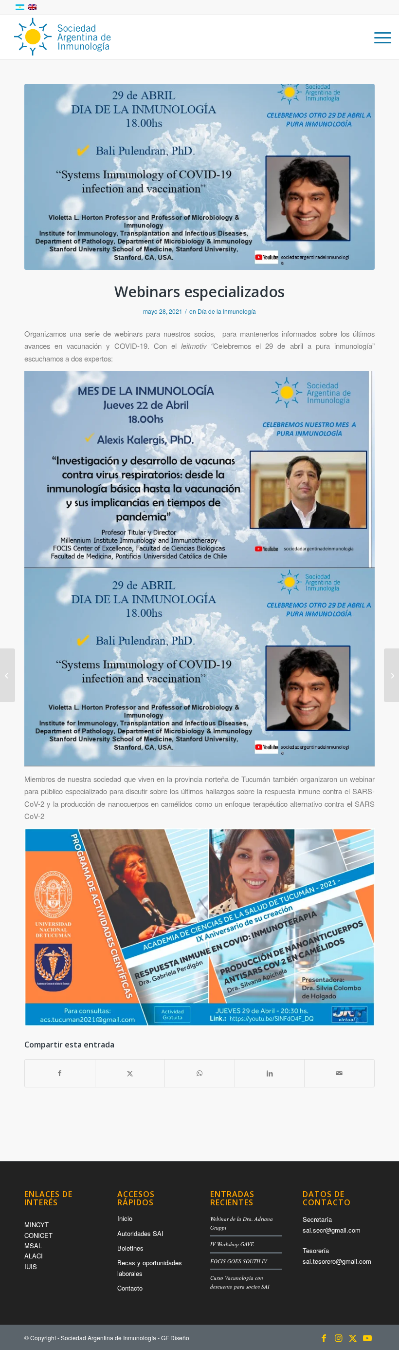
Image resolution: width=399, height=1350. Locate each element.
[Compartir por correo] (339, 1073)
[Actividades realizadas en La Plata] (391, 675)
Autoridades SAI (140, 1233)
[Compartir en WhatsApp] (200, 1073)
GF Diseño (175, 1337)
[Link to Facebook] (323, 1337)
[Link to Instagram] (338, 1337)
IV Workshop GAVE (232, 1244)
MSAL (33, 1245)
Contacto (130, 1288)
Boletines (130, 1248)
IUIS (30, 1266)
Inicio (124, 1218)
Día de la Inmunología (227, 311)
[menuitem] (377, 37)
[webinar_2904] (199, 177)
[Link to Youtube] (367, 1337)
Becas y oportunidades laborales (149, 1267)
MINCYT (36, 1224)
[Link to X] (352, 1337)
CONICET (38, 1235)
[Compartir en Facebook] (60, 1073)
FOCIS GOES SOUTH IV (238, 1261)
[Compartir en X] (130, 1073)
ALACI (33, 1255)
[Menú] (377, 37)
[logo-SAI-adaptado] (62, 37)
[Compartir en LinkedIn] (270, 1073)
